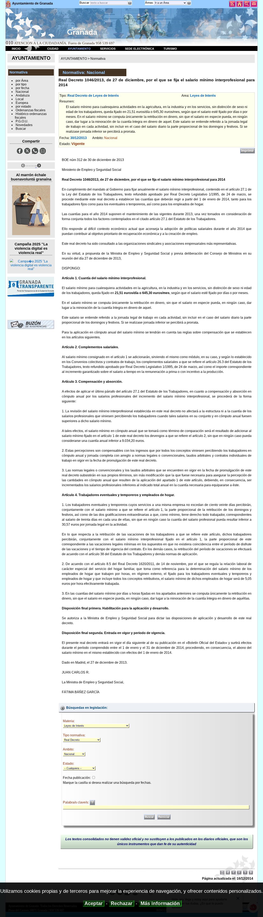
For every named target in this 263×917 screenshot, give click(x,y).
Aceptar (93, 903)
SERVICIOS (107, 48)
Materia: (69, 721)
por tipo (21, 84)
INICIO (16, 48)
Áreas (149, 2)
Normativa (97, 58)
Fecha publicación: (77, 777)
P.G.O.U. (22, 121)
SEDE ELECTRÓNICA (139, 48)
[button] (189, 3)
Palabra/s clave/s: (76, 802)
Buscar (84, 2)
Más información (160, 903)
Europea (22, 103)
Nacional (22, 91)
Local (20, 99)
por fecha (22, 88)
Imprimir (247, 150)
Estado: (68, 763)
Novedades (24, 125)
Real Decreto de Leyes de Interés (93, 95)
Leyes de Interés (203, 95)
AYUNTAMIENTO (79, 48)
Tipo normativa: (74, 735)
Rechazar (121, 903)
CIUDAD (52, 48)
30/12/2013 (78, 138)
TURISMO (170, 48)
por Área (22, 80)
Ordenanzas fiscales (30, 110)
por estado (23, 106)
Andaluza (23, 95)
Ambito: (68, 749)
